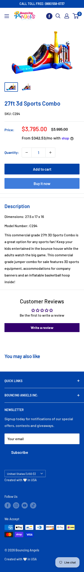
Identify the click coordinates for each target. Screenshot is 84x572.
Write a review (42, 327)
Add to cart (42, 169)
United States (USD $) (21, 474)
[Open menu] (6, 16)
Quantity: (11, 152)
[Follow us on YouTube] (25, 505)
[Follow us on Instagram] (16, 505)
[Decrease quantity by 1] (26, 152)
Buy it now (42, 183)
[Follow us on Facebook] (49, 16)
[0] (76, 16)
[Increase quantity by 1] (50, 152)
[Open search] (58, 15)
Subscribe (19, 452)
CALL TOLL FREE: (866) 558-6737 (42, 4)
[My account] (67, 15)
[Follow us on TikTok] (33, 505)
